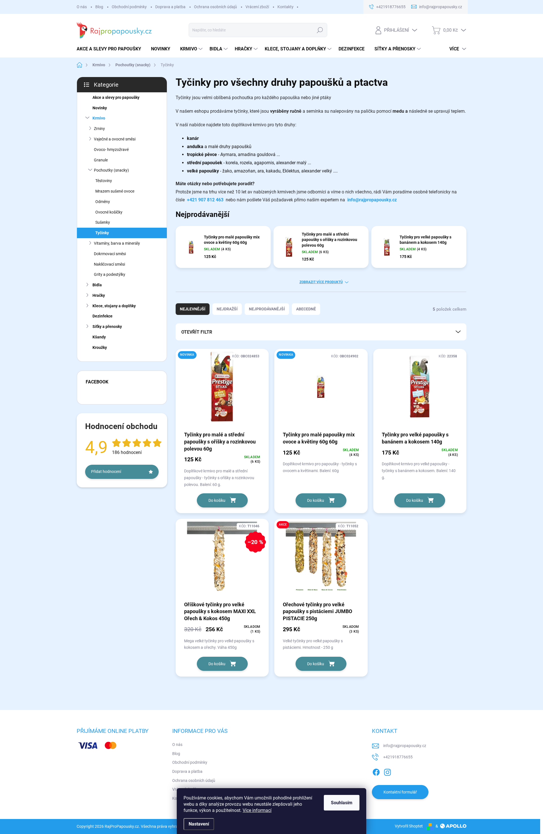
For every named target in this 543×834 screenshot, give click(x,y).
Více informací (257, 810)
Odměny (102, 201)
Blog (99, 7)
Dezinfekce (102, 316)
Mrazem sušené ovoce (114, 191)
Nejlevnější (192, 309)
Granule (101, 160)
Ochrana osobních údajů (215, 7)
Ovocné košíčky (108, 212)
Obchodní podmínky (129, 7)
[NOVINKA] (222, 389)
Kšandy (99, 337)
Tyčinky (102, 233)
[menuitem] (111, 48)
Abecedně (306, 309)
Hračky (98, 295)
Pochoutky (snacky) (111, 170)
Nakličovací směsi (109, 264)
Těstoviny (103, 180)
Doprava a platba (170, 7)
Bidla (97, 285)
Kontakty (285, 7)
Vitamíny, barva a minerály (117, 243)
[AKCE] (321, 559)
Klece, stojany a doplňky (114, 306)
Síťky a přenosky (107, 326)
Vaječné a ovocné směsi (114, 139)
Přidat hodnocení (106, 471)
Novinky (99, 108)
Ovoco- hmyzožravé (111, 149)
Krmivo (98, 118)
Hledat (320, 30)
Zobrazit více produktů (321, 282)
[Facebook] (376, 771)
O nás (82, 7)
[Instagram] (387, 771)
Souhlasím (341, 802)
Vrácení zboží (257, 7)
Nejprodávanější (267, 309)
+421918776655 (398, 757)
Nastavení (199, 824)
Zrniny (99, 128)
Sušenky (102, 222)
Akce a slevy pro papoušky (115, 97)
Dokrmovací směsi (110, 253)
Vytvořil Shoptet (409, 826)
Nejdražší (227, 309)
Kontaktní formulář (400, 792)
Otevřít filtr (196, 332)
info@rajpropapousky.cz (372, 199)
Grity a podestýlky (109, 274)
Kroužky (99, 347)
